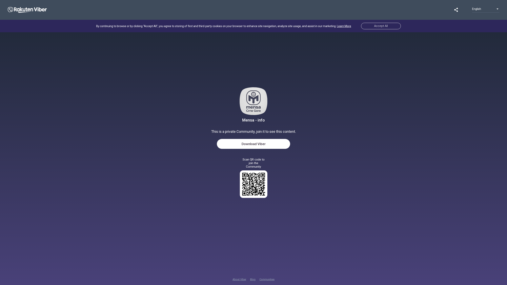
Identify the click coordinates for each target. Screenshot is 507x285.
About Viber (239, 279)
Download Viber (254, 144)
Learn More (344, 26)
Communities (266, 279)
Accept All (381, 26)
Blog (252, 279)
